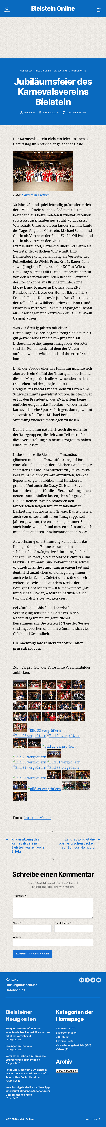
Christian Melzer (35, 195)
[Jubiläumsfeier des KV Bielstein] (20, 688)
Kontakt (12, 980)
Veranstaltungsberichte (70, 71)
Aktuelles (26, 71)
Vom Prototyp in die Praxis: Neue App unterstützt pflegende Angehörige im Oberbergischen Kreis (28, 1091)
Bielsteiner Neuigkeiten (21, 1015)
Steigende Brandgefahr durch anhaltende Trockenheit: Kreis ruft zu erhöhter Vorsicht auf (28, 1032)
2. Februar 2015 (51, 112)
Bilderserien (43, 71)
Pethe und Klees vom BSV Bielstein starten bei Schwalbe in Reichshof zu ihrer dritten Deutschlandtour (27, 1073)
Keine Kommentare (76, 112)
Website (17, 937)
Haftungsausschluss (21, 985)
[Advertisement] (53, 37)
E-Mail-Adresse (62, 923)
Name (17, 923)
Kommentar (19, 896)
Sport (59, 1036)
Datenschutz (15, 990)
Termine (61, 1041)
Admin (31, 112)
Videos (60, 1049)
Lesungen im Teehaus (19, 1046)
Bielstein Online (53, 8)
